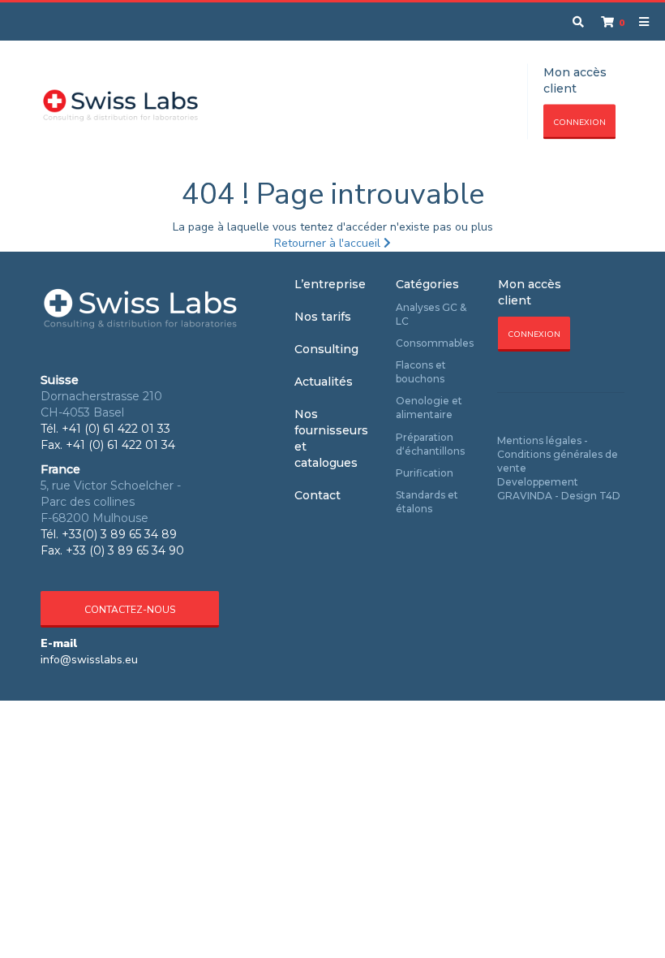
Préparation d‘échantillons (430, 444)
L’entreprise (330, 284)
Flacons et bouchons (421, 372)
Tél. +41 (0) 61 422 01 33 (105, 428)
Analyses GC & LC (431, 314)
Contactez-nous (129, 609)
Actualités (323, 381)
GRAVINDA (524, 496)
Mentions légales (539, 440)
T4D (609, 496)
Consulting (326, 349)
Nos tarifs (322, 316)
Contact (317, 495)
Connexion (579, 122)
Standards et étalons (427, 502)
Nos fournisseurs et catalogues (331, 438)
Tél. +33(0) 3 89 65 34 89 (109, 534)
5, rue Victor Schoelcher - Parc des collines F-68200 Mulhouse (111, 501)
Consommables (435, 343)
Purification (424, 473)
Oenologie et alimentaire (429, 408)
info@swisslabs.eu (89, 659)
